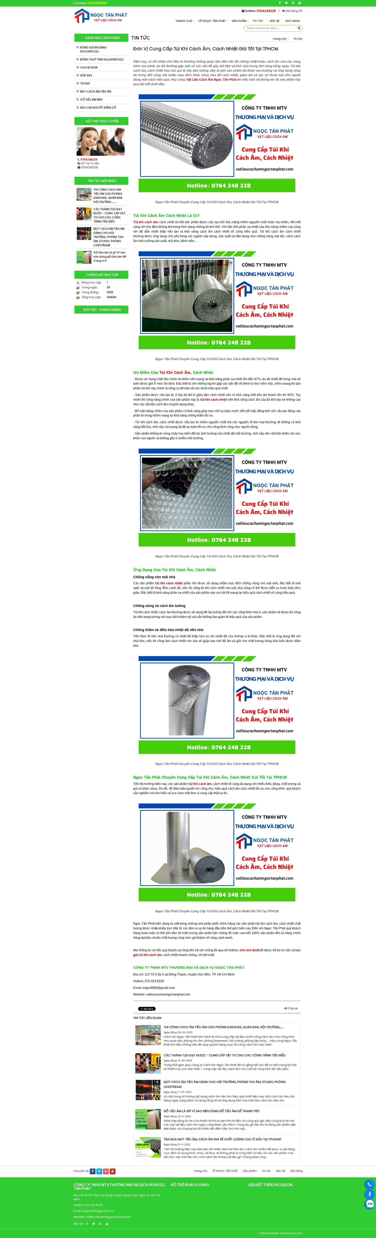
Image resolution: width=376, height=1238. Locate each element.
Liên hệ (274, 21)
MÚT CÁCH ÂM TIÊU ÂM (95, 91)
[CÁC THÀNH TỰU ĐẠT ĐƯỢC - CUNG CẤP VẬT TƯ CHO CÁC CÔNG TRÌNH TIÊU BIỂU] (84, 213)
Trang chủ (183, 21)
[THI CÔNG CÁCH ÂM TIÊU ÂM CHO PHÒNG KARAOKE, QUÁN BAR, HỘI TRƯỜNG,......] (84, 194)
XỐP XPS (86, 75)
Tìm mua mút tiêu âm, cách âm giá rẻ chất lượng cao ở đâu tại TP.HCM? (222, 1139)
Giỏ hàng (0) (294, 11)
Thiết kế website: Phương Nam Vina (281, 1233)
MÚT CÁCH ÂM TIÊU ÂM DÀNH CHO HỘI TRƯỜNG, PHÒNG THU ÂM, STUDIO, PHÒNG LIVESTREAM (109, 237)
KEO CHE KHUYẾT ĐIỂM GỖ (98, 107)
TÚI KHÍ (85, 83)
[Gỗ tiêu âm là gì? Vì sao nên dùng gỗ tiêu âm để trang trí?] (84, 257)
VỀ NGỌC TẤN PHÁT (212, 21)
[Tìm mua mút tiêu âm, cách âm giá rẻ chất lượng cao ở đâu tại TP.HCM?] (148, 1147)
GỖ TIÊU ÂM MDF (91, 99)
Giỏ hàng (292, 21)
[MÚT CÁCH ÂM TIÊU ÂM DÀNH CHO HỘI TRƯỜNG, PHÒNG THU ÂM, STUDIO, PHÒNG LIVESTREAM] (84, 233)
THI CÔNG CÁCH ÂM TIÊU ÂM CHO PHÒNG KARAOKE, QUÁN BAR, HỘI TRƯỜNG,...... (223, 1027)
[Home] (100, 15)
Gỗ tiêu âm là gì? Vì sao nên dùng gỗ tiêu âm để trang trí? (109, 256)
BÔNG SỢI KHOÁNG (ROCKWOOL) (93, 49)
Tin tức (258, 21)
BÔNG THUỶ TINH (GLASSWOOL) (102, 59)
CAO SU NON (89, 67)
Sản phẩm (239, 21)
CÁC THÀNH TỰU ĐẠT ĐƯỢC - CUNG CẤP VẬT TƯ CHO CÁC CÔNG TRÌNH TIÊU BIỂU (225, 1055)
